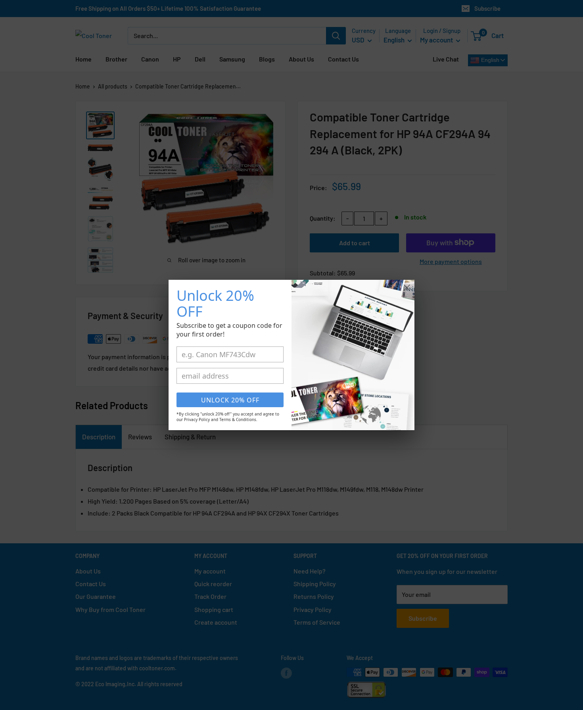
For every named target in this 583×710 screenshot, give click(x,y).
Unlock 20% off (230, 400)
